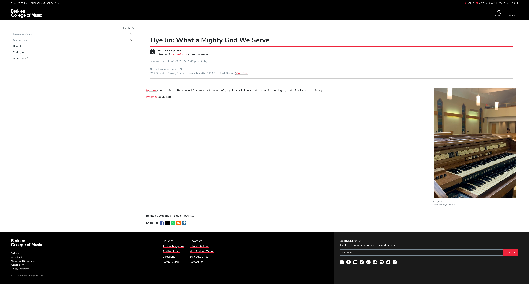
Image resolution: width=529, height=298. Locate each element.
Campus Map (171, 262)
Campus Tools (497, 3)
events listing (180, 53)
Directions (169, 257)
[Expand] (131, 34)
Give (481, 3)
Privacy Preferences (21, 268)
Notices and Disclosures (23, 261)
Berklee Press (171, 251)
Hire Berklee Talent (202, 251)
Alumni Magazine (173, 246)
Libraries (168, 241)
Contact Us (196, 262)
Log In (514, 3)
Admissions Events (23, 58)
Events (128, 28)
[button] (184, 223)
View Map (242, 73)
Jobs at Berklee (199, 246)
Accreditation (17, 257)
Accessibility (17, 264)
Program (151, 97)
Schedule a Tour (199, 257)
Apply (471, 3)
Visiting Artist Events (25, 52)
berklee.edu (18, 3)
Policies (15, 253)
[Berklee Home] (26, 243)
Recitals (17, 46)
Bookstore (196, 241)
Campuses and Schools (43, 3)
